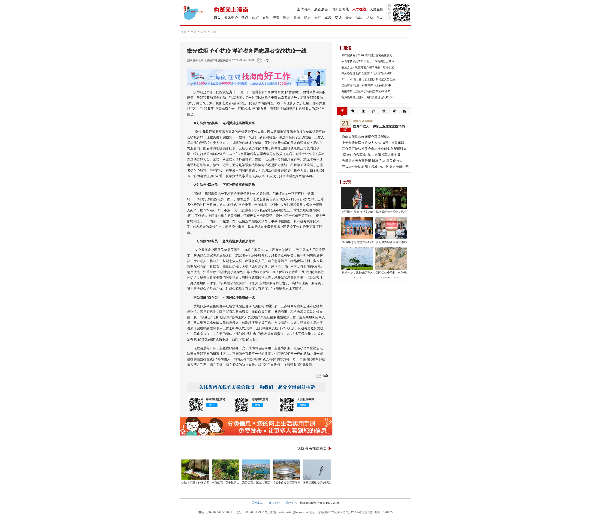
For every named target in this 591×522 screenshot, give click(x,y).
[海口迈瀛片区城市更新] (256, 469)
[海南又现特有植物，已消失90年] (391, 198)
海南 (183, 31)
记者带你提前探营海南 (286, 482)
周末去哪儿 (340, 9)
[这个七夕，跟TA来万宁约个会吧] (357, 259)
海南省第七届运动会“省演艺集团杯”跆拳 (365, 91)
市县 (193, 31)
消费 (276, 17)
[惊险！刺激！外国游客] (195, 469)
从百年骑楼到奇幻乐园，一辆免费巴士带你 (367, 61)
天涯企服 (376, 9)
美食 (348, 17)
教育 (296, 17)
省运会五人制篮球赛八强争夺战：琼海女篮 (367, 67)
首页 (217, 17)
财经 (286, 17)
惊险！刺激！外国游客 (195, 482)
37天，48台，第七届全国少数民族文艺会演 (368, 79)
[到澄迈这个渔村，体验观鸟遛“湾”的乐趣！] (391, 259)
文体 (265, 17)
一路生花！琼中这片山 (225, 482)
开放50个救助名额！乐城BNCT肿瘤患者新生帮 (375, 167)
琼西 (203, 31)
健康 (307, 17)
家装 (328, 17)
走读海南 (304, 9)
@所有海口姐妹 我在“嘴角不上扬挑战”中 (366, 85)
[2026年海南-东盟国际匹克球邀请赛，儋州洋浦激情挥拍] (357, 228)
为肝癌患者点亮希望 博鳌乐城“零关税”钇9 (372, 161)
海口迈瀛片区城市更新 (256, 482)
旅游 (255, 17)
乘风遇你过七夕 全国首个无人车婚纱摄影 (366, 73)
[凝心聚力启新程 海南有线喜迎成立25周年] (391, 228)
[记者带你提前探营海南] (286, 469)
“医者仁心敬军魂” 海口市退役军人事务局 (371, 155)
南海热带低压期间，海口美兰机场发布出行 (367, 97)
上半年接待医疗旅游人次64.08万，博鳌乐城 (373, 143)
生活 (380, 17)
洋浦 (213, 31)
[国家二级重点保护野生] (317, 469)
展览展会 (321, 9)
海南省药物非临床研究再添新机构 (366, 137)
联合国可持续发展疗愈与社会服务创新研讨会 (374, 149)
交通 (338, 17)
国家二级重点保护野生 (317, 482)
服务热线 (274, 502)
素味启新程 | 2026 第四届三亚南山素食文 (366, 55)
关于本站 (257, 502)
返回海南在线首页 (312, 448)
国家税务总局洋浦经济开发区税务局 (209, 60)
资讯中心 (231, 17)
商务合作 (291, 502)
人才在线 (359, 9)
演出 (359, 17)
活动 (369, 17)
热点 (244, 17)
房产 (317, 17)
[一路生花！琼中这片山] (226, 469)
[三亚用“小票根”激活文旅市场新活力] (357, 198)
